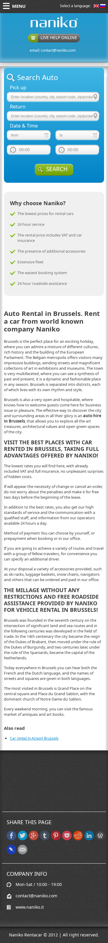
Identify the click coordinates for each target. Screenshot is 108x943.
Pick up (18, 88)
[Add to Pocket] (67, 838)
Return (18, 107)
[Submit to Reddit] (78, 838)
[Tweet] (22, 838)
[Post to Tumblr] (45, 838)
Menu (19, 6)
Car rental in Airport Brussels (34, 738)
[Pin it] (56, 838)
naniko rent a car (45, 27)
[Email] (22, 853)
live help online (58, 37)
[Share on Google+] (33, 838)
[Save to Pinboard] (11, 853)
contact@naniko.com (58, 50)
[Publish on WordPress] (100, 838)
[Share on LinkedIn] (89, 838)
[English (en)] (96, 6)
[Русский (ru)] (103, 6)
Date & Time (24, 126)
